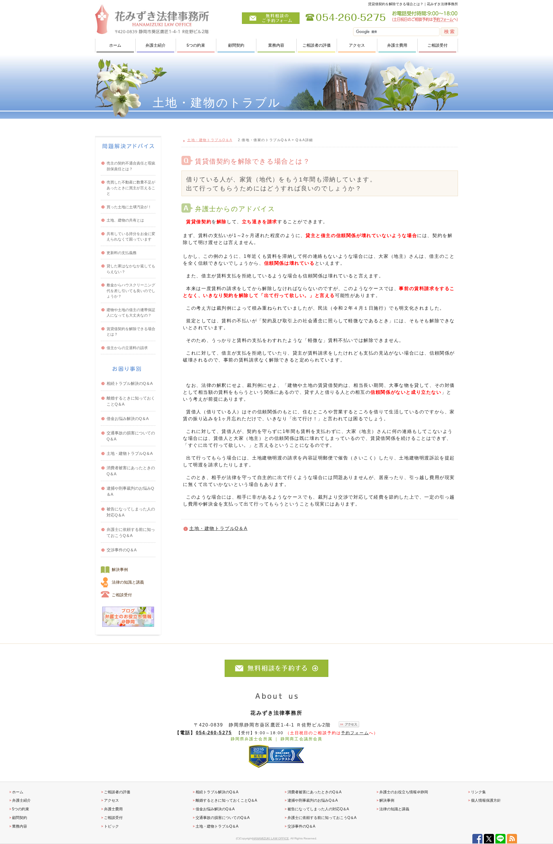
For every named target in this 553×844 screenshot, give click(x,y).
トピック (111, 826)
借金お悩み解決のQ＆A (128, 418)
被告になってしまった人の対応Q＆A (131, 512)
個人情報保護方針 (486, 800)
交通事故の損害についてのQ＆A (131, 436)
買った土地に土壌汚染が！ (129, 207)
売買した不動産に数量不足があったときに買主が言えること (131, 188)
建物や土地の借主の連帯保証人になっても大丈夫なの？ (131, 313)
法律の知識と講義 (128, 582)
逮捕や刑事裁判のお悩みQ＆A (130, 491)
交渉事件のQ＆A (122, 550)
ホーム (115, 45)
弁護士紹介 (155, 45)
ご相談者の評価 (316, 45)
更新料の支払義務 (122, 253)
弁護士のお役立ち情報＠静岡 (403, 792)
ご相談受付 (437, 45)
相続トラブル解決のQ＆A (130, 383)
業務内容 (276, 45)
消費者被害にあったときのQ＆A (131, 470)
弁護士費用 (397, 45)
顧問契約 (236, 45)
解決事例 (120, 569)
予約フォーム (355, 733)
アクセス (357, 45)
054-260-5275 (214, 732)
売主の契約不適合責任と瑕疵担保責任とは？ (131, 166)
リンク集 (478, 792)
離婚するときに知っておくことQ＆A (131, 401)
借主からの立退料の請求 (127, 348)
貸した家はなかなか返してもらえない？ (131, 269)
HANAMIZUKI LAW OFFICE (270, 838)
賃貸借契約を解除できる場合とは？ (131, 332)
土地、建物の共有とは (125, 220)
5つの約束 (196, 45)
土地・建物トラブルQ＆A (209, 140)
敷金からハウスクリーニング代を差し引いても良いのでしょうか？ (131, 290)
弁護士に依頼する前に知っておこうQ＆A (131, 532)
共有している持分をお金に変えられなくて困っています (131, 237)
